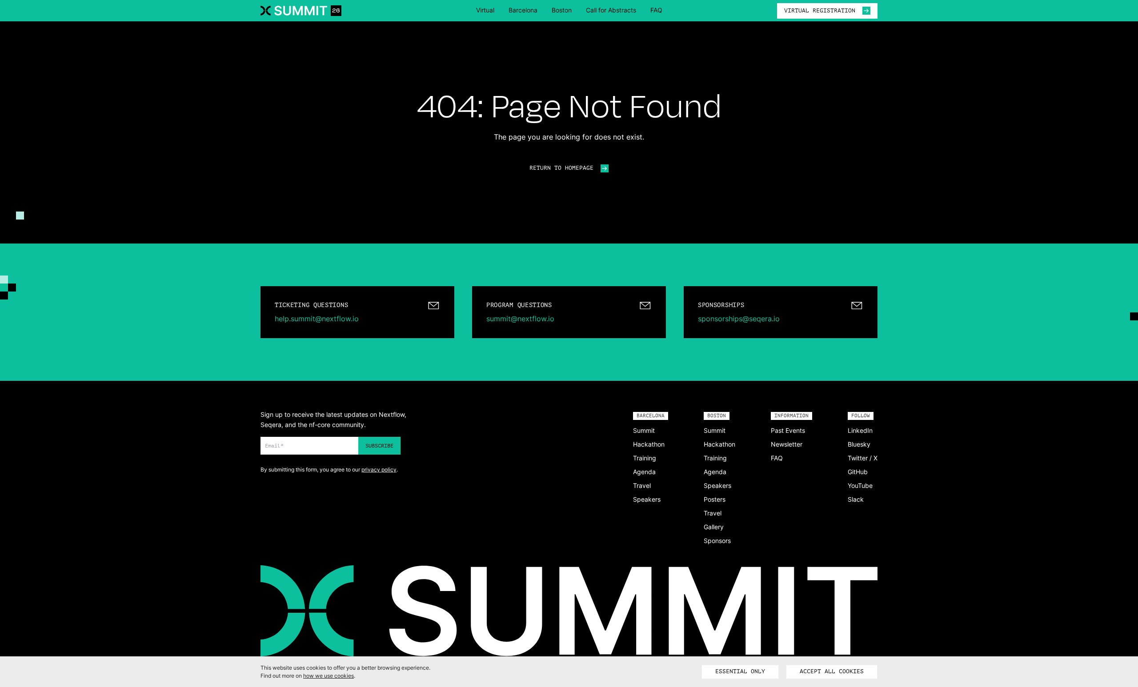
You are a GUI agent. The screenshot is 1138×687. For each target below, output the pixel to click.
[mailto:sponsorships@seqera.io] (781, 312)
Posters (714, 499)
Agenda (644, 471)
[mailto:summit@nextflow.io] (569, 312)
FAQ (656, 10)
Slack (856, 499)
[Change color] (20, 216)
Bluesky (859, 444)
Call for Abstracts (611, 10)
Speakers (647, 499)
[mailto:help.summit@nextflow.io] (357, 312)
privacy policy (379, 469)
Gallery (714, 527)
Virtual (485, 10)
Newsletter (786, 444)
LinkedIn (860, 430)
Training (644, 458)
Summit (644, 430)
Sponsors (717, 540)
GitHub (858, 471)
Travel (642, 485)
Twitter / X (863, 458)
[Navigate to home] (300, 10)
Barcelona (523, 10)
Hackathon (649, 444)
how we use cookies (328, 675)
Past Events (788, 430)
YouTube (860, 485)
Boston (562, 10)
